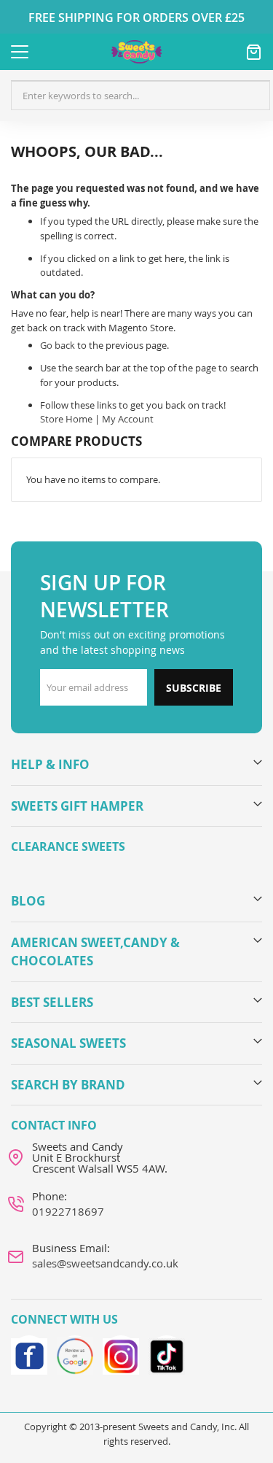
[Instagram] (121, 1353)
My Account (128, 418)
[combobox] (140, 95)
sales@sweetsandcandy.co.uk (105, 1263)
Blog (28, 900)
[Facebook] (29, 1353)
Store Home (66, 418)
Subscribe (193, 688)
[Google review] (75, 1353)
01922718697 (68, 1211)
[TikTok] (167, 1353)
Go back (57, 345)
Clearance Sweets (68, 846)
